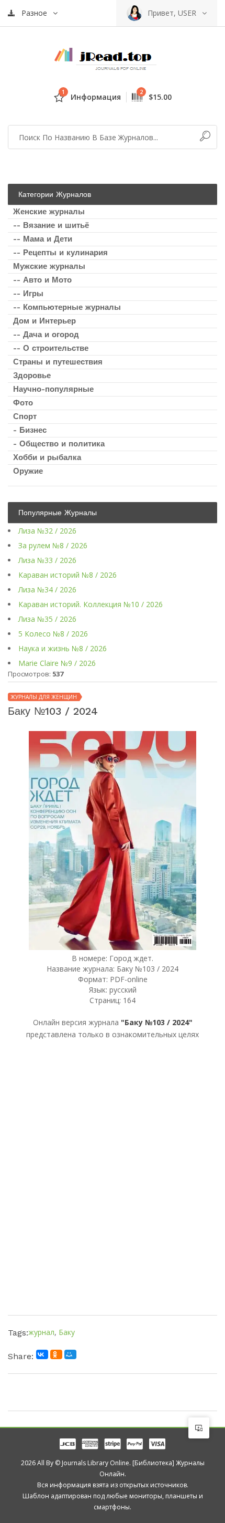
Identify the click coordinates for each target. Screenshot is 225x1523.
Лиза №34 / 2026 (47, 589)
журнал (41, 1332)
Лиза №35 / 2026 (47, 619)
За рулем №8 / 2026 (52, 545)
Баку (67, 1332)
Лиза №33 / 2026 (47, 560)
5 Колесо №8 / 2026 (53, 634)
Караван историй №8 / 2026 (67, 575)
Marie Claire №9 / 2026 (57, 663)
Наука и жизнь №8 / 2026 (62, 648)
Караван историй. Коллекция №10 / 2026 (90, 604)
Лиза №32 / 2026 (47, 531)
